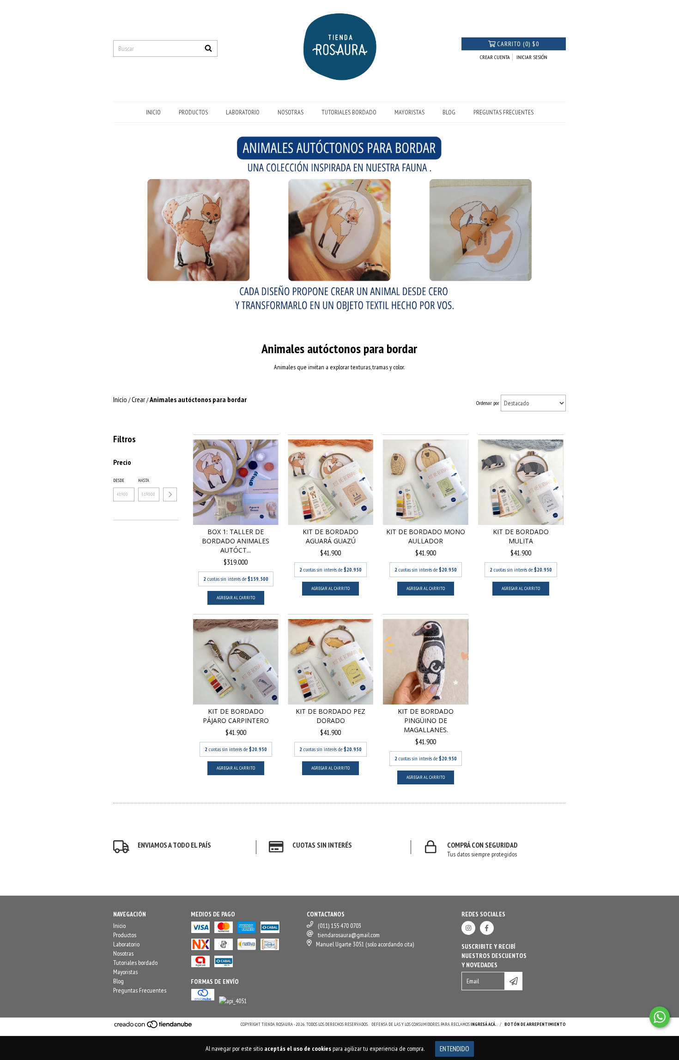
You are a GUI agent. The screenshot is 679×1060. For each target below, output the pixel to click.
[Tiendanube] (153, 1027)
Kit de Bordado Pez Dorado (330, 716)
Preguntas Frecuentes (503, 112)
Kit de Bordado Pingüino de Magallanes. (426, 720)
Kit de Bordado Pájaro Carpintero (236, 716)
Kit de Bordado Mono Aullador (425, 536)
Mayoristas (409, 112)
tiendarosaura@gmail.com (349, 935)
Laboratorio (243, 112)
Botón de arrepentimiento (535, 1024)
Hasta (143, 480)
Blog (449, 112)
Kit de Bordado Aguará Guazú (330, 536)
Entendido (454, 1048)
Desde (118, 480)
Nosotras (290, 112)
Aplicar (170, 494)
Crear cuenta (495, 57)
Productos (193, 112)
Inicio (153, 112)
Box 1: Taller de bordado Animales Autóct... (235, 540)
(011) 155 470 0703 (339, 925)
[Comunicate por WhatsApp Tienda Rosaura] (659, 1017)
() (518, 44)
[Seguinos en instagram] (468, 928)
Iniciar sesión (531, 57)
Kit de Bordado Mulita (521, 536)
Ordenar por (487, 402)
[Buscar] (208, 48)
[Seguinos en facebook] (487, 928)
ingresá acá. (484, 1024)
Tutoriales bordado (348, 112)
